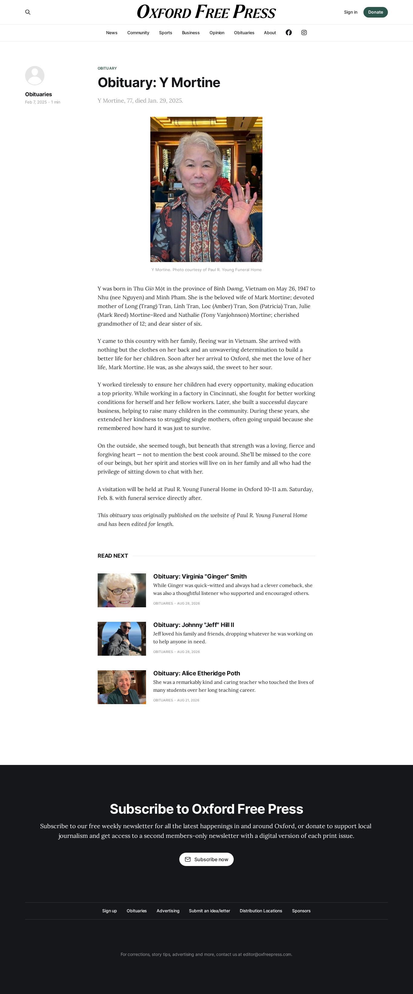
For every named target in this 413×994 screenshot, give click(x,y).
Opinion (217, 32)
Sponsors (301, 910)
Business (191, 32)
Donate (375, 12)
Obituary (107, 68)
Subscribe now (211, 859)
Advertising (168, 910)
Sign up (109, 910)
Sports (165, 32)
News (112, 32)
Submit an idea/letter (209, 910)
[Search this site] (27, 12)
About (270, 32)
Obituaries (244, 32)
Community (138, 32)
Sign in (350, 12)
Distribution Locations (261, 910)
